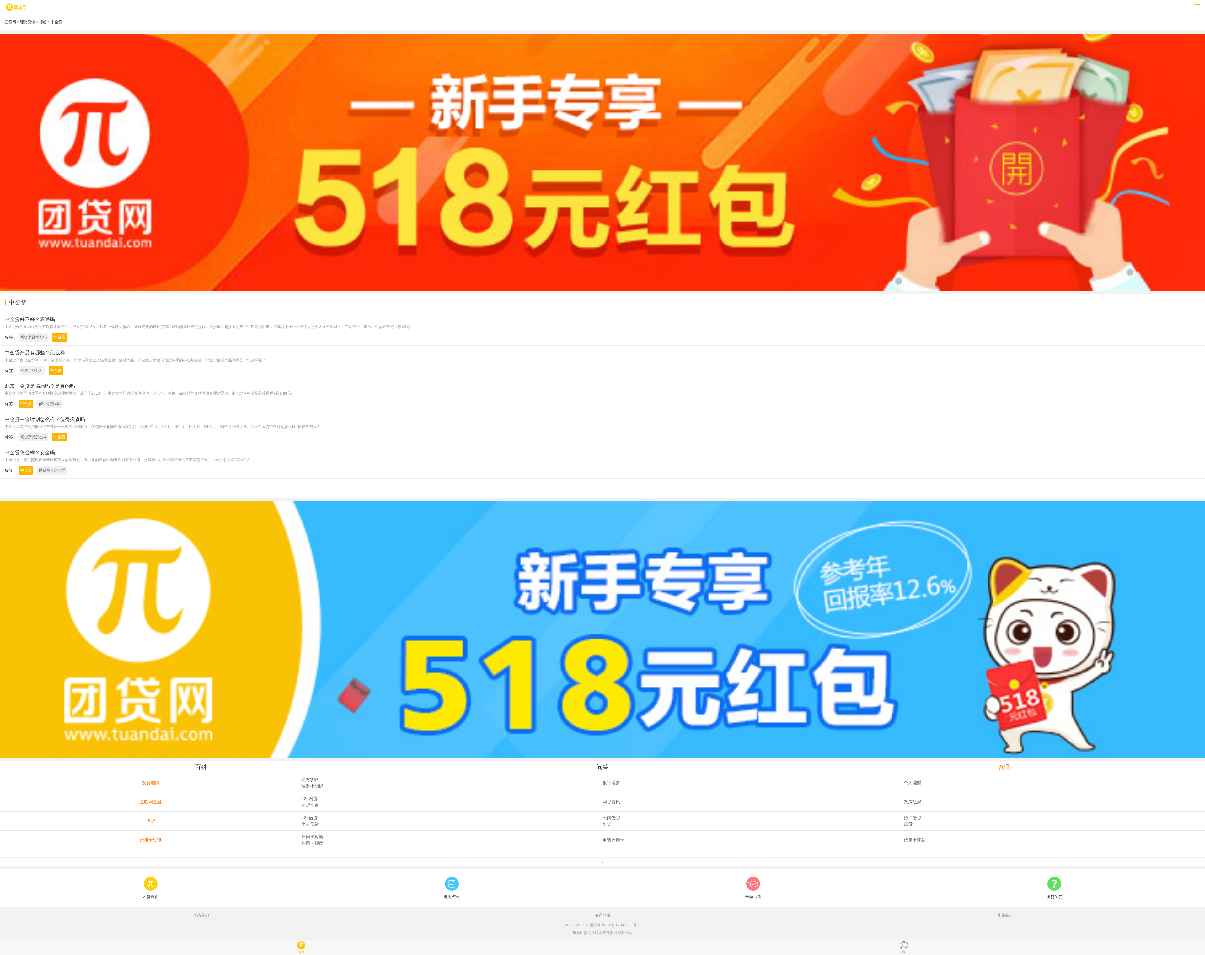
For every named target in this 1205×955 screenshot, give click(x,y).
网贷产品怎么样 (33, 437)
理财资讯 (27, 22)
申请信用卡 (613, 840)
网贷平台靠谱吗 (33, 337)
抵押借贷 (912, 817)
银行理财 (611, 782)
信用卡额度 (312, 843)
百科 (201, 767)
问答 (602, 767)
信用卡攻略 (312, 836)
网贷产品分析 (31, 370)
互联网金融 (151, 801)
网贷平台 (310, 804)
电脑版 (1004, 915)
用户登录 (602, 915)
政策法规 (912, 801)
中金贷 (56, 22)
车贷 (606, 824)
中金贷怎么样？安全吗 (30, 452)
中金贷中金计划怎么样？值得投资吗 (45, 419)
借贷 (150, 820)
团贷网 (10, 22)
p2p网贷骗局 (50, 404)
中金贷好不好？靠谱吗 (30, 319)
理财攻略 (310, 779)
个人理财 (912, 782)
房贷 (908, 824)
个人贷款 (310, 824)
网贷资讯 (611, 801)
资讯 (1004, 767)
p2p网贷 (309, 798)
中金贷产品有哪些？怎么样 (35, 352)
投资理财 (150, 782)
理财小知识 (312, 785)
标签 (43, 22)
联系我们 (201, 915)
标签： (11, 337)
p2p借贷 (309, 817)
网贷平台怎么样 (52, 470)
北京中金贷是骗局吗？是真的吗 (40, 386)
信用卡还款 (915, 840)
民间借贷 (611, 817)
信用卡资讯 (151, 840)
